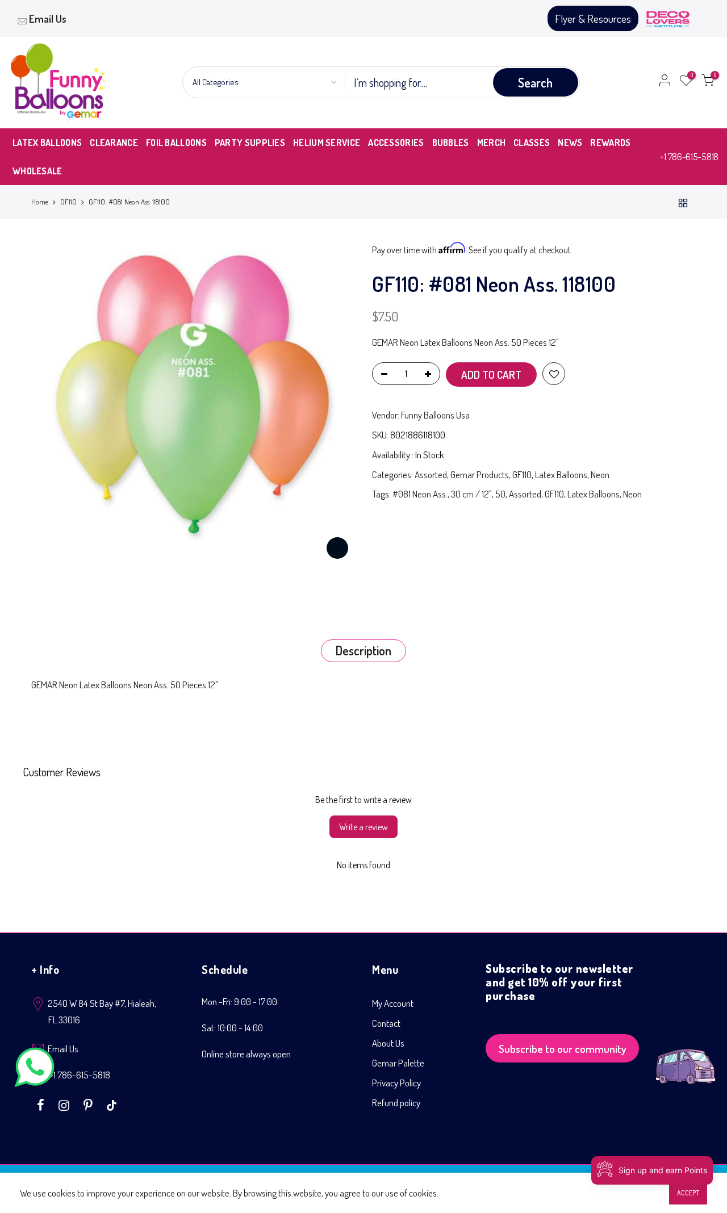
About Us (388, 1043)
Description (363, 650)
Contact (386, 1023)
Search (535, 82)
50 (500, 494)
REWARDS (610, 142)
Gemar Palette (398, 1063)
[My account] (664, 82)
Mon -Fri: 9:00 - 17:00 (239, 1001)
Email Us (47, 18)
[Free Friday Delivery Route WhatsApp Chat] (685, 1057)
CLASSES (531, 142)
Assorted (431, 474)
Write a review (363, 827)
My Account (392, 1003)
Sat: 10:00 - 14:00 (232, 1028)
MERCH (491, 142)
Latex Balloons (561, 474)
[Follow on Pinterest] (89, 1103)
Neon (600, 474)
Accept (688, 1193)
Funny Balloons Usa (435, 415)
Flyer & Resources (593, 18)
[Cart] (707, 82)
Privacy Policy (396, 1083)
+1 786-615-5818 (689, 156)
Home (39, 201)
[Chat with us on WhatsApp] (35, 1069)
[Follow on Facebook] (42, 1103)
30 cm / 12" (471, 494)
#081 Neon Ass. (420, 494)
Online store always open (246, 1054)
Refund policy (396, 1103)
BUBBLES (450, 142)
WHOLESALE (37, 171)
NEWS (570, 142)
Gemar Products (479, 474)
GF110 (68, 201)
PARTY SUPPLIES (250, 142)
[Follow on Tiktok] (111, 1103)
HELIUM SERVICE (326, 142)
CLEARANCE (114, 142)
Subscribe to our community (562, 1048)
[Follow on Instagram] (65, 1103)
